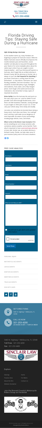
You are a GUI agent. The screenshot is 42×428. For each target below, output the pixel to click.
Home (23, 375)
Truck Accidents (10, 282)
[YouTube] (15, 294)
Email (7, 175)
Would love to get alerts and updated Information (21, 231)
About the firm (8, 381)
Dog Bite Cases (9, 287)
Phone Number (10, 184)
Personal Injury (10, 256)
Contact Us (24, 381)
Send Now (10, 246)
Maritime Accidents (11, 277)
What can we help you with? (14, 203)
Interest (8, 193)
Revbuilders (25, 425)
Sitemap (6, 375)
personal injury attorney (29, 128)
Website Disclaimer (10, 384)
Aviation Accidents (11, 272)
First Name (9, 156)
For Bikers (24, 378)
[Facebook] (11, 294)
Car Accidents (9, 267)
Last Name (9, 165)
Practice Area (8, 378)
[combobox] (21, 197)
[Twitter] (6, 294)
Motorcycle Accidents (12, 262)
